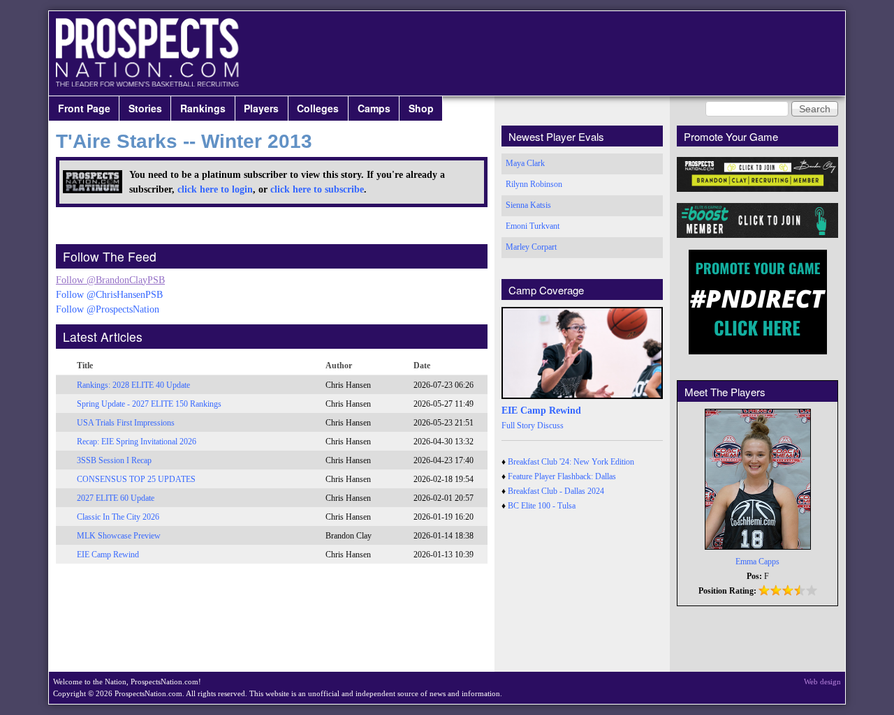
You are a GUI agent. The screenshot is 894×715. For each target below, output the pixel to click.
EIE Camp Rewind (108, 554)
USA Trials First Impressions (126, 423)
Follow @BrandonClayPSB (110, 280)
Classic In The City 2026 (118, 517)
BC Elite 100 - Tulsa (542, 506)
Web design (822, 681)
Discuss (550, 425)
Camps (374, 108)
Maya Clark (525, 163)
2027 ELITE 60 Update (115, 498)
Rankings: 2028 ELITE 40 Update (133, 385)
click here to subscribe (317, 189)
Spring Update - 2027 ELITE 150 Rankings (149, 404)
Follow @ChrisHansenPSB (109, 294)
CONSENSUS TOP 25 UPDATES (136, 479)
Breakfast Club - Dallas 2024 (556, 491)
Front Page (84, 108)
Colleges (318, 108)
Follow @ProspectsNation (107, 309)
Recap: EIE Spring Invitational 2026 (136, 441)
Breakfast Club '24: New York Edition (571, 462)
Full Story (518, 425)
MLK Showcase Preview (119, 536)
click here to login (215, 189)
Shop (421, 108)
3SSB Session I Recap (114, 460)
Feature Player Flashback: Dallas (562, 476)
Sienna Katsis (528, 205)
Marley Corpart (531, 247)
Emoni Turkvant (532, 226)
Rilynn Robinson (534, 184)
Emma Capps (757, 561)
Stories (145, 108)
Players (261, 108)
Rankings (203, 108)
